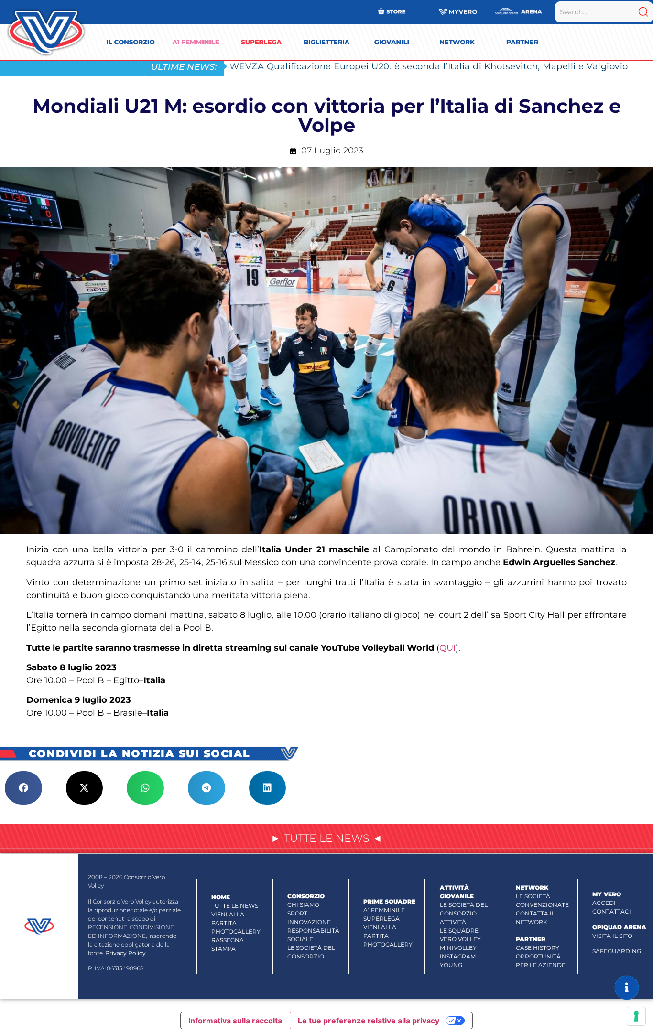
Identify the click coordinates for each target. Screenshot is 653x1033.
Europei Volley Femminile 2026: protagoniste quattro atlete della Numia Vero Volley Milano (436, 66)
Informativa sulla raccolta (235, 1020)
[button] (23, 788)
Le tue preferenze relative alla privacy (368, 1020)
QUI (447, 648)
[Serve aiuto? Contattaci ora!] (627, 988)
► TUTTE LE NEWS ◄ (326, 838)
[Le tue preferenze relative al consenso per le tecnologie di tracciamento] (636, 1016)
